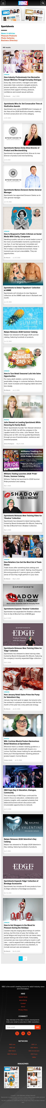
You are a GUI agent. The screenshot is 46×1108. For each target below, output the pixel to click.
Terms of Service (41, 1100)
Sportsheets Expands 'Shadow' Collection (21, 608)
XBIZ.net (12, 1048)
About (23, 1006)
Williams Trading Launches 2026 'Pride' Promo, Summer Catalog (20, 475)
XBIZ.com (12, 1044)
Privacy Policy (23, 1010)
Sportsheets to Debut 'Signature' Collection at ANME (22, 289)
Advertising (23, 1000)
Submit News (23, 997)
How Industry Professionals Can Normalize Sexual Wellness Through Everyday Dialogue (22, 78)
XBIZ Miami (34, 1048)
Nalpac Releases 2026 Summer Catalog (20, 331)
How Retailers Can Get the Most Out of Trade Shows (23, 563)
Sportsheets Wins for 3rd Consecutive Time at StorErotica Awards (23, 105)
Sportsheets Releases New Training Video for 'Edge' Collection (23, 649)
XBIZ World (12, 1051)
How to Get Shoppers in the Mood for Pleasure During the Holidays (19, 926)
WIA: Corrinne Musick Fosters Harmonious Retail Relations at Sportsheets (21, 742)
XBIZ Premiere (12, 1054)
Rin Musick (7, 96)
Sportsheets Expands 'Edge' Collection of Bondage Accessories (21, 882)
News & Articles (8, 33)
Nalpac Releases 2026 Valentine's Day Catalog (20, 840)
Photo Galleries (7, 38)
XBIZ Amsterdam (33, 1051)
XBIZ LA (34, 1044)
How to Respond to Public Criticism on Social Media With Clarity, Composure (23, 235)
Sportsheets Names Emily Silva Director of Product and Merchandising (21, 149)
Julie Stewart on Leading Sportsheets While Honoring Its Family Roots (22, 423)
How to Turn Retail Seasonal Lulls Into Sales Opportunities (22, 375)
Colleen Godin (8, 760)
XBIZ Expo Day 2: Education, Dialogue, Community (20, 791)
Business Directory (9, 40)
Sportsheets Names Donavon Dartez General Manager (23, 191)
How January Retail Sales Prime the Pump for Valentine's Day (21, 696)
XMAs (34, 1057)
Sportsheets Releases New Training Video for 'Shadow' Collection (23, 517)
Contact (23, 1003)
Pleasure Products (9, 35)
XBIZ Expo (34, 1054)
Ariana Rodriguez (9, 444)
